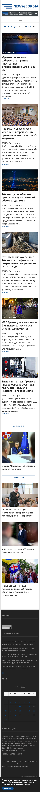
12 (15, 707)
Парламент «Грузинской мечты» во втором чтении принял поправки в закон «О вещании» (19, 133)
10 (6, 707)
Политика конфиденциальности (28, 776)
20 (20, 711)
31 (6, 719)
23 (34, 711)
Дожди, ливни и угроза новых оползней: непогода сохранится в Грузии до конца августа (19, 661)
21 (24, 711)
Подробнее (11, 99)
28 (24, 715)
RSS (3, 673)
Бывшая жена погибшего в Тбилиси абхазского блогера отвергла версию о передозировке (19, 643)
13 (20, 707)
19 (15, 711)
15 (29, 707)
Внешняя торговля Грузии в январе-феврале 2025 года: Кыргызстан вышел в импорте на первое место (18, 386)
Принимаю (7, 788)
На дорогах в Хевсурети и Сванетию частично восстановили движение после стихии (18, 667)
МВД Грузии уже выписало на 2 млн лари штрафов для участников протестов (20, 325)
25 (11, 715)
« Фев (4, 723)
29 (29, 715)
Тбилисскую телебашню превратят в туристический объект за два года (18, 197)
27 (20, 715)
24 (6, 715)
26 (15, 715)
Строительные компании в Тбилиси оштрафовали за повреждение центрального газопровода (19, 261)
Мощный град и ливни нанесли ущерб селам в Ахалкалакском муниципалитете (18, 649)
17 (6, 711)
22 (29, 711)
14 (24, 707)
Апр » (8, 723)
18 (11, 711)
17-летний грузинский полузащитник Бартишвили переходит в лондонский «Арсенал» (19, 655)
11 (11, 707)
